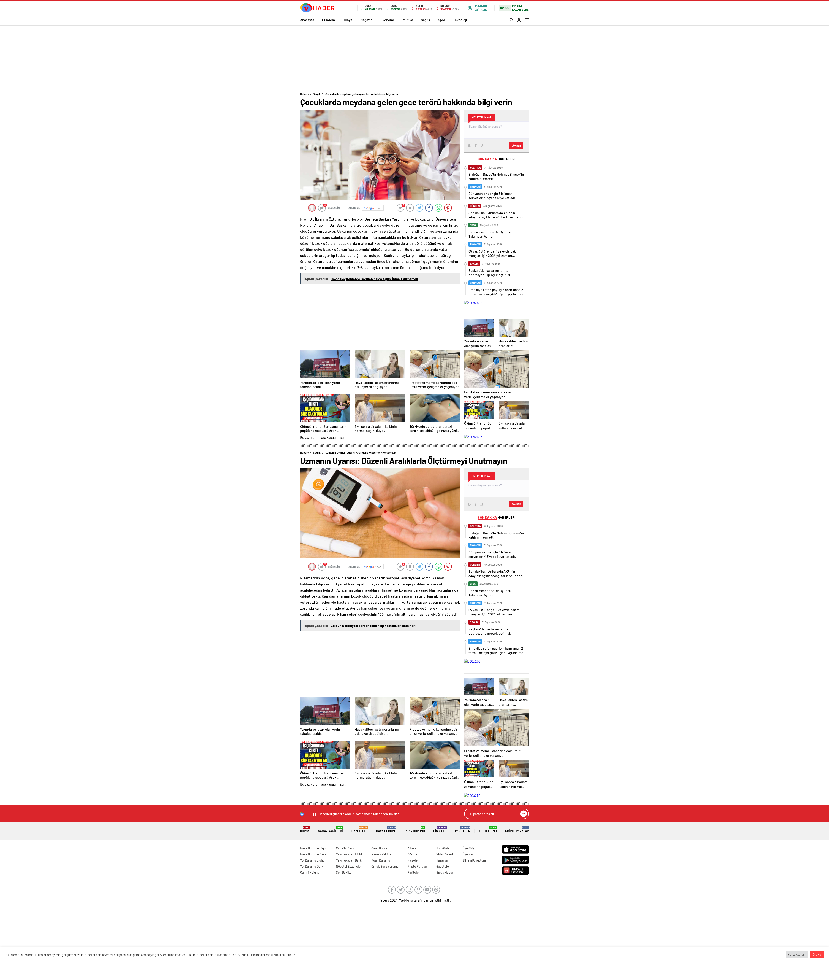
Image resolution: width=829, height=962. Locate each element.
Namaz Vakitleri (330, 829)
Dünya (347, 20)
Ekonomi (387, 20)
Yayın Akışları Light (349, 854)
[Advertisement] (414, 57)
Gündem (328, 20)
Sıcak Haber (444, 872)
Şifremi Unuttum (474, 860)
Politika (407, 20)
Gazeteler (359, 829)
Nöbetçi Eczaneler (349, 866)
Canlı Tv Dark (345, 848)
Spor (441, 20)
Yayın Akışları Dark (349, 860)
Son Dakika (343, 872)
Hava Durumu (386, 829)
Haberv (304, 94)
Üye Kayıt (469, 854)
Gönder (516, 145)
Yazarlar (442, 860)
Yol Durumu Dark (311, 866)
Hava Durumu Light (313, 848)
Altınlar (412, 848)
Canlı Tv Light (309, 872)
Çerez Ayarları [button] (796, 954)
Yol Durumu (488, 829)
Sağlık (425, 20)
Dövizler (413, 854)
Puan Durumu (415, 829)
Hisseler (440, 829)
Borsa (305, 829)
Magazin (366, 20)
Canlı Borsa (379, 848)
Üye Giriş (468, 848)
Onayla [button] (817, 954)
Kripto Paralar (517, 829)
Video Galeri (444, 854)
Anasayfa (307, 20)
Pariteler (462, 829)
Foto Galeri (443, 848)
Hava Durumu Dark (313, 854)
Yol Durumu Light (312, 860)
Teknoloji (460, 20)
